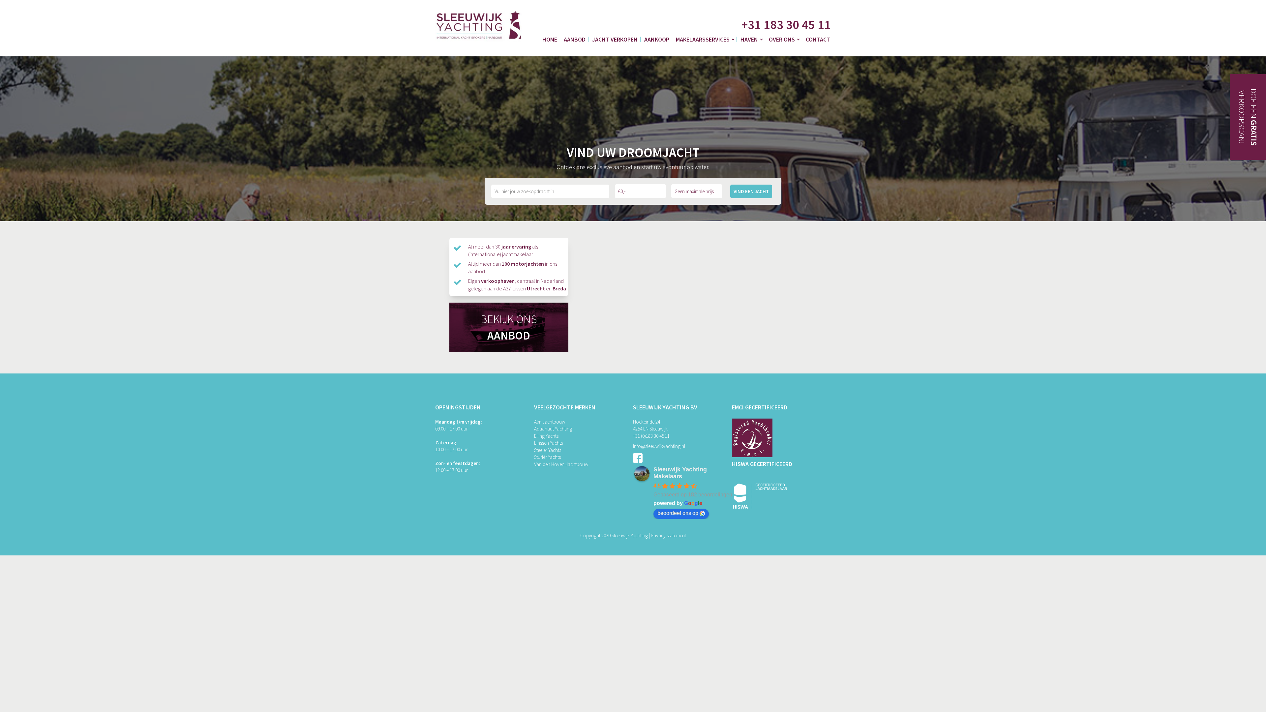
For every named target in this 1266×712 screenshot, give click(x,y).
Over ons (782, 39)
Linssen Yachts (548, 443)
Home (549, 39)
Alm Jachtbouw (549, 422)
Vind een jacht (751, 191)
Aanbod (575, 39)
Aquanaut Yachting (553, 429)
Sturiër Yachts (547, 457)
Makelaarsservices (703, 39)
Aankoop (656, 39)
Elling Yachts (546, 436)
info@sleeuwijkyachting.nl (659, 446)
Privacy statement (668, 535)
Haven (749, 39)
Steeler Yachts (547, 450)
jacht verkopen (615, 39)
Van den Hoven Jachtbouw (561, 464)
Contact (818, 39)
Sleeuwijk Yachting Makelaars (680, 473)
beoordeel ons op (677, 513)
